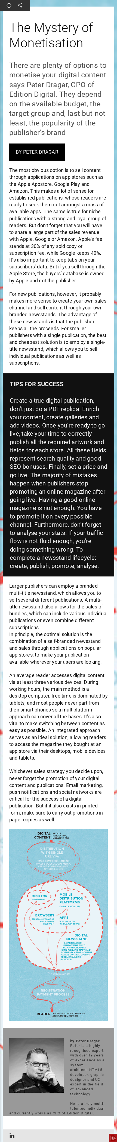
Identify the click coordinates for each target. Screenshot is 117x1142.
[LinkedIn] (10, 1135)
